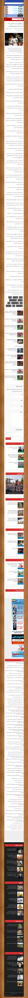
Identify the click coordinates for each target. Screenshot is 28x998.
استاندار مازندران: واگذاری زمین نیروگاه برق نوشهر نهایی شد (15, 667)
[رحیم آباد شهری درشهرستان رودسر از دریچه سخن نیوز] (20, 932)
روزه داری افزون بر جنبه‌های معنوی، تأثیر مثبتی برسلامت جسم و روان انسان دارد (12, 456)
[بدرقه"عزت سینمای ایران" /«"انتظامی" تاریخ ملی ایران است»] (20, 875)
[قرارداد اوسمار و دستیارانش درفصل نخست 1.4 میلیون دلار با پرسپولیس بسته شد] (20, 327)
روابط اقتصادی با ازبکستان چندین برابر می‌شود (15, 752)
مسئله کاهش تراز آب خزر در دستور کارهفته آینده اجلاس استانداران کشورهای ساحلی (15, 817)
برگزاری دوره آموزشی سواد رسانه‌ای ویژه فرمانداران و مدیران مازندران (14, 814)
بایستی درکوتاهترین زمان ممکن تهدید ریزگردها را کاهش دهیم (11, 856)
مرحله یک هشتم (19, 306)
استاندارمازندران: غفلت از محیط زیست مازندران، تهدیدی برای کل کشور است (15, 687)
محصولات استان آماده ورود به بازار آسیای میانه (15, 754)
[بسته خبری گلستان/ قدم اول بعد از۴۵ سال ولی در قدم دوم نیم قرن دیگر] (21, 565)
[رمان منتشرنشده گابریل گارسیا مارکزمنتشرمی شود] (20, 977)
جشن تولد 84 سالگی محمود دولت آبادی (12, 969)
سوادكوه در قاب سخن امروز (12, 943)
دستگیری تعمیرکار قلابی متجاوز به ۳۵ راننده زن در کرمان (15, 762)
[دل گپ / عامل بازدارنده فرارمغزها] (21, 573)
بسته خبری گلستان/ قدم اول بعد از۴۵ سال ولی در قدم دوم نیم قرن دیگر (12, 565)
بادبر (5, 995)
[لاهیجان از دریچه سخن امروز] (20, 938)
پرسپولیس (20, 300)
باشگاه (10, 297)
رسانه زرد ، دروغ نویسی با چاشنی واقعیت (12, 447)
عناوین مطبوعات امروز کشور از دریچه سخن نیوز (15, 701)
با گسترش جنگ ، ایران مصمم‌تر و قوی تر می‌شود (15, 665)
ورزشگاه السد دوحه (15, 303)
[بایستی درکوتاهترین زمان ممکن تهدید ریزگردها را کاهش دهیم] (20, 857)
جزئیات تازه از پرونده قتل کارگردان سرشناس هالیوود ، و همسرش (14, 759)
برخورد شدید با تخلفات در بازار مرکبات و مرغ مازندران (14, 787)
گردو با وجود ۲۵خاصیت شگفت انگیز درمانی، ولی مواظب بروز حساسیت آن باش (12, 906)
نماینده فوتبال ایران (12, 300)
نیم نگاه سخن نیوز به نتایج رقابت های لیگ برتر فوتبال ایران (10, 333)
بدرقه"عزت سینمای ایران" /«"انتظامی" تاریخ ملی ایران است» (11, 875)
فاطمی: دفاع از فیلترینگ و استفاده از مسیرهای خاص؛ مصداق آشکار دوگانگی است (15, 795)
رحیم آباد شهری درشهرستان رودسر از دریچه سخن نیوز (12, 931)
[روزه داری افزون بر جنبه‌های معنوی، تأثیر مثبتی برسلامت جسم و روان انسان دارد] (21, 456)
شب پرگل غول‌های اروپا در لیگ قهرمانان (11, 340)
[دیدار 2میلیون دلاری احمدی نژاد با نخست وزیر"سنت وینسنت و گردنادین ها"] (20, 869)
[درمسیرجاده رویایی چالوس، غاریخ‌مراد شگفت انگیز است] (21, 542)
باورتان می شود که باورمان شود (18, 697)
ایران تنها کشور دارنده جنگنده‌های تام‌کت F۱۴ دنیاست (13, 900)
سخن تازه (21, 459)
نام (21, 394)
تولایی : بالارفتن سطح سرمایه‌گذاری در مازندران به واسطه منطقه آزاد (15, 785)
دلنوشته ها (20, 576)
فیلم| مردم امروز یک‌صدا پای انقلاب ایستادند (15, 695)
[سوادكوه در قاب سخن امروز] (20, 945)
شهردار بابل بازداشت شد (19, 780)
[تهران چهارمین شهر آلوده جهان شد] (21, 464)
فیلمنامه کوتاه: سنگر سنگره (12, 982)
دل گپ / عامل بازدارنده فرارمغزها (13, 571)
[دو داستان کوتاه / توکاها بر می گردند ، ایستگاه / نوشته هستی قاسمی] (20, 964)
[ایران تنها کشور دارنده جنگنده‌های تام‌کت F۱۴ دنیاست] (20, 900)
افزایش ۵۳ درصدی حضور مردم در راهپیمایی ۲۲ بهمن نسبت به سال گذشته (14, 707)
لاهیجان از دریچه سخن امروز (12, 937)
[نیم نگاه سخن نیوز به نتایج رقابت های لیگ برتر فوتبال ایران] (20, 335)
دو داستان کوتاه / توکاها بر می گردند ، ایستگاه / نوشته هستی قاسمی (11, 964)
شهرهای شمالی (21, 507)
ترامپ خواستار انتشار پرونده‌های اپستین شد (15, 806)
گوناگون (21, 515)
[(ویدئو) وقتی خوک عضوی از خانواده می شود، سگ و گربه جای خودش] (21, 580)
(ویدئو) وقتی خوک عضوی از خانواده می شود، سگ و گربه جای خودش (12, 580)
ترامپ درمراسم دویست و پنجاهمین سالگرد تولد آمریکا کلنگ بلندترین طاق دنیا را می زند (15, 756)
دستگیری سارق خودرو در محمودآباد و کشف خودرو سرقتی (15, 692)
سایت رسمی (15, 297)
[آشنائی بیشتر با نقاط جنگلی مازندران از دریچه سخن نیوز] (21, 504)
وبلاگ (21, 406)
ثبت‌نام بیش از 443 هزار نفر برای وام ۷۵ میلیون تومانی (15, 684)
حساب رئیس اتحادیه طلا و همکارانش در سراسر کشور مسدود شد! (15, 749)
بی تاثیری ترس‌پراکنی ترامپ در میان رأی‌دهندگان (15, 699)
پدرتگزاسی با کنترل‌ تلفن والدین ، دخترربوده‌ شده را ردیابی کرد (15, 739)
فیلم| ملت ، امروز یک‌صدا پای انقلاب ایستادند (15, 705)
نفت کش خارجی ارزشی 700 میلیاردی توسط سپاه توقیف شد (15, 744)
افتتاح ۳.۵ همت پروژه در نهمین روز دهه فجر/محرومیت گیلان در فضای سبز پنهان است (16, 710)
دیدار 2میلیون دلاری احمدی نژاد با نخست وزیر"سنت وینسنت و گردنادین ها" (11, 869)
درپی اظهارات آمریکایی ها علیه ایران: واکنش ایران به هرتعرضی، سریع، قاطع (15, 733)
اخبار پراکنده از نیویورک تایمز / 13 (17, 789)
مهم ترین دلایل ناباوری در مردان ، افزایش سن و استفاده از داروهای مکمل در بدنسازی (11, 912)
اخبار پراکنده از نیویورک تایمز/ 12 (17, 823)
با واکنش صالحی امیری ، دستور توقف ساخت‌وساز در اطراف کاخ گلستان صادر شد (15, 820)
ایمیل (21, 400)
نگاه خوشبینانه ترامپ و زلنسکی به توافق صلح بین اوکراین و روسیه (15, 736)
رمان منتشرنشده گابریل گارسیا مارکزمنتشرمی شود (12, 975)
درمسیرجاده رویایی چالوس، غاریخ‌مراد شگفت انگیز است (12, 541)
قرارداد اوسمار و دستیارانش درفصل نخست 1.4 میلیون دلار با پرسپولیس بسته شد (10, 326)
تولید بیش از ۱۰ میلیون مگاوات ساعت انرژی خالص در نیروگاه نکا (15, 716)
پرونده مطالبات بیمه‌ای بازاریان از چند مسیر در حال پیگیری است (15, 681)
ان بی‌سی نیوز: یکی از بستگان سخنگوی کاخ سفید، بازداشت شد (15, 792)
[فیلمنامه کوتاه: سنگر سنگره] (20, 983)
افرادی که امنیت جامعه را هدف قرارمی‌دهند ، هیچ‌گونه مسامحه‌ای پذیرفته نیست (16, 730)
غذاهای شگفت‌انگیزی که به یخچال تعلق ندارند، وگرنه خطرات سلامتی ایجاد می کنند (12, 512)
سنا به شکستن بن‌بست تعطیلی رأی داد (16, 829)
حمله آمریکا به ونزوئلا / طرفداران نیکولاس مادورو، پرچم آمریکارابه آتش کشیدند (15, 724)
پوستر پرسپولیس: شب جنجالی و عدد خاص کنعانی (10, 319)
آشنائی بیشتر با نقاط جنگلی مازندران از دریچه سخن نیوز (12, 503)
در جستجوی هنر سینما (19, 782)
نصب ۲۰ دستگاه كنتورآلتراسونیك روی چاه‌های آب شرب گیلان (15, 776)
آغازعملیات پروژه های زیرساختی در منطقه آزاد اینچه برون (15, 811)
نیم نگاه (21, 538)
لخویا (21, 303)
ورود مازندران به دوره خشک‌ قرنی (17, 778)
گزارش (20, 297)
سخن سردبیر (21, 452)
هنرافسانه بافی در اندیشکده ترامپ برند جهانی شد (14, 675)
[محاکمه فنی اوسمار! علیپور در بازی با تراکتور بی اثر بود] (20, 357)
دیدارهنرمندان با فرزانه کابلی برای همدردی (15, 799)
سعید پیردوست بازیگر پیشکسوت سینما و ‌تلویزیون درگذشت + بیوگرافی (15, 721)
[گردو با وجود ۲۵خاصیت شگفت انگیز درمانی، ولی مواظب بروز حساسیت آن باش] (20, 906)
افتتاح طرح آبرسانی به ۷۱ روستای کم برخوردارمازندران (17, 804)
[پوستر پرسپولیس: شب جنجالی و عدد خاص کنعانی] (20, 320)
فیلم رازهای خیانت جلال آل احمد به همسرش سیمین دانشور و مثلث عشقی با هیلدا (12, 519)
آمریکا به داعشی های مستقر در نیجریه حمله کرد (15, 742)
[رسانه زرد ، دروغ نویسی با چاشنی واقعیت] (21, 448)
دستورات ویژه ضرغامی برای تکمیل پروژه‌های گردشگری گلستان (11, 862)
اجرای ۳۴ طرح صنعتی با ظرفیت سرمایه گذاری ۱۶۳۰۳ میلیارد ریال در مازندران (15, 713)
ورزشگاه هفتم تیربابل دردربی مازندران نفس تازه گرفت (11, 349)
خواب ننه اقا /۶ (14, 548)
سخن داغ (21, 467)
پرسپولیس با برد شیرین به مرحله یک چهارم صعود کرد (11, 849)
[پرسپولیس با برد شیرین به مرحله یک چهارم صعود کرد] (20, 850)
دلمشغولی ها (20, 546)
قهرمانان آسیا (8, 306)
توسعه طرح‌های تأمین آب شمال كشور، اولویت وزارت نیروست (15, 772)
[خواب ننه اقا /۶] (21, 550)
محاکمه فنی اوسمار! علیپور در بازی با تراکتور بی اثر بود (10, 355)
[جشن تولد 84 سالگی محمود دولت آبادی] (20, 970)
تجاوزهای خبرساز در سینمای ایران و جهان (16, 825)
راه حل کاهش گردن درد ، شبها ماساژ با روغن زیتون (12, 892)
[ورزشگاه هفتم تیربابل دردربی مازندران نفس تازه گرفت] (20, 350)
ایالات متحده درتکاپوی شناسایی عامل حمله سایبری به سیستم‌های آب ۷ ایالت (15, 662)
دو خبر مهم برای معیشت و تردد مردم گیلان (16, 673)
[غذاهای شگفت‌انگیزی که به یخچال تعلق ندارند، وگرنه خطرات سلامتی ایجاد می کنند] (21, 512)
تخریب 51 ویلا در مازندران (18, 808)
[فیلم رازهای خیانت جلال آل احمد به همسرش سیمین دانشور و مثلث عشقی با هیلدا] (21, 520)
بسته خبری (20, 568)
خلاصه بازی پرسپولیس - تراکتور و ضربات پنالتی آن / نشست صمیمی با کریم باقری (11, 312)
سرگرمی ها (20, 584)
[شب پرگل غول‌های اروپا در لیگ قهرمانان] (20, 341)
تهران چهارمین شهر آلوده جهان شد (13, 462)
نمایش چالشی (20, 797)
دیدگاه (21, 412)
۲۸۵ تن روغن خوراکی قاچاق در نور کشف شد (15, 690)
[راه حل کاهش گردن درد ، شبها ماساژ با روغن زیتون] (20, 894)
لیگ (13, 306)
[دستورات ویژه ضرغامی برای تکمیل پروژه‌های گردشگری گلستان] (20, 863)
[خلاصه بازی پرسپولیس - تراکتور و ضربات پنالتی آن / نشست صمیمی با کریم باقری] (20, 313)
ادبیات (20, 523)
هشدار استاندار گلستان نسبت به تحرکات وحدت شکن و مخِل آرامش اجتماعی (14, 671)
